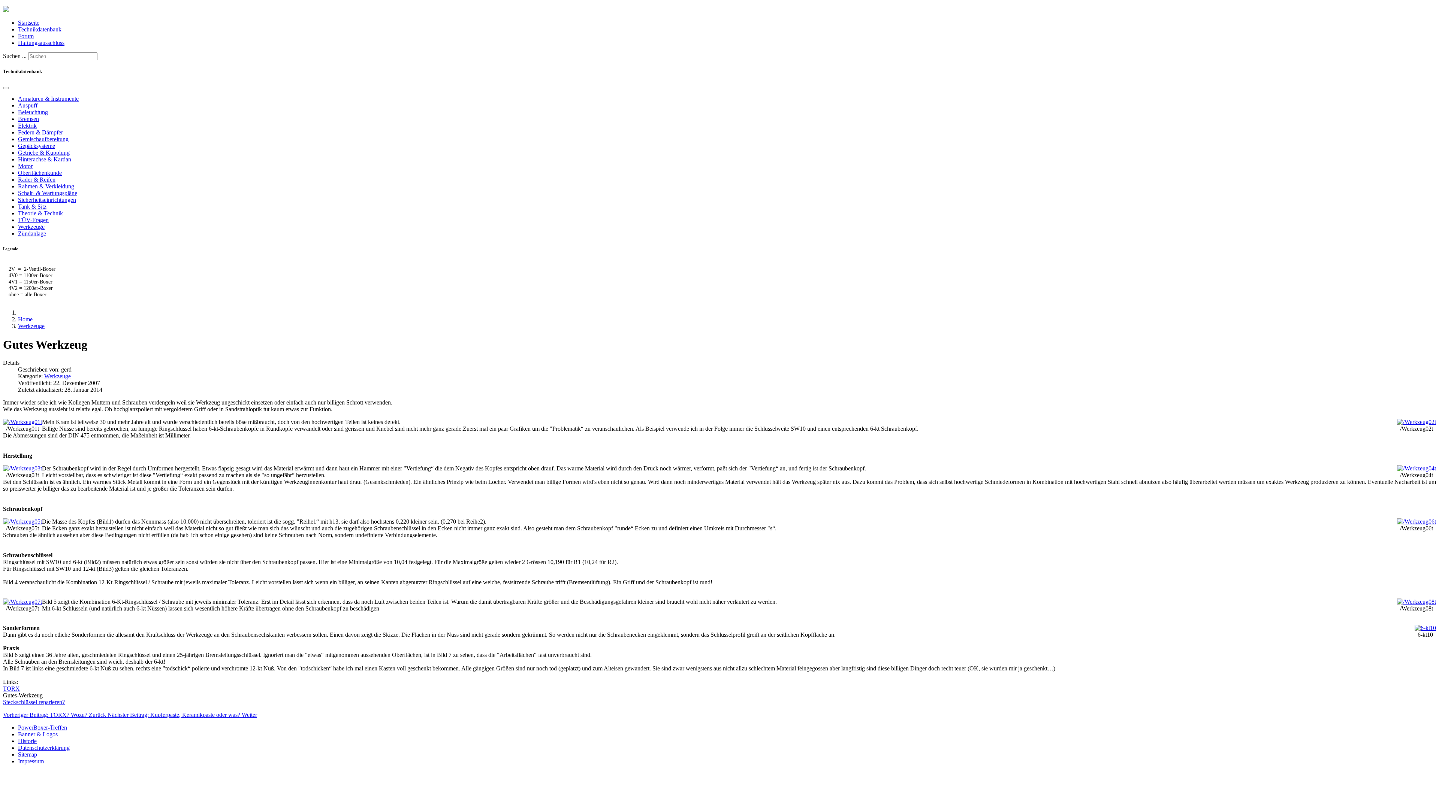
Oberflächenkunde (40, 173)
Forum (26, 36)
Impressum (31, 761)
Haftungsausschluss (41, 43)
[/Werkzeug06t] (1416, 521)
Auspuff (27, 105)
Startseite (28, 22)
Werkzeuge (31, 227)
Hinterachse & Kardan (44, 159)
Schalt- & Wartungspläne (47, 193)
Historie (27, 741)
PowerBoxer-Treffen (42, 727)
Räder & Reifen (36, 179)
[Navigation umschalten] (6, 88)
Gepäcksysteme (36, 146)
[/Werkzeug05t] (22, 521)
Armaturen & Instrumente (48, 99)
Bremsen (28, 119)
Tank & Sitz (32, 206)
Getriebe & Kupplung (44, 152)
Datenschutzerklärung (44, 748)
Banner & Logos (38, 734)
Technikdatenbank (39, 29)
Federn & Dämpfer (40, 132)
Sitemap (27, 754)
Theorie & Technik (40, 213)
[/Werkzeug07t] (22, 602)
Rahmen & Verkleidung (46, 186)
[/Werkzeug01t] (22, 422)
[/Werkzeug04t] (1416, 468)
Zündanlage (32, 233)
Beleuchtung (33, 112)
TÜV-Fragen (33, 220)
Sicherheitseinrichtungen (47, 200)
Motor (25, 166)
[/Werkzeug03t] (22, 468)
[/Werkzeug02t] (1416, 422)
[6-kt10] (1425, 628)
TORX (11, 688)
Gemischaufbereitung (43, 139)
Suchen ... (15, 56)
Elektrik (27, 125)
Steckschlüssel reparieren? (34, 702)
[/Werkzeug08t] (1416, 602)
